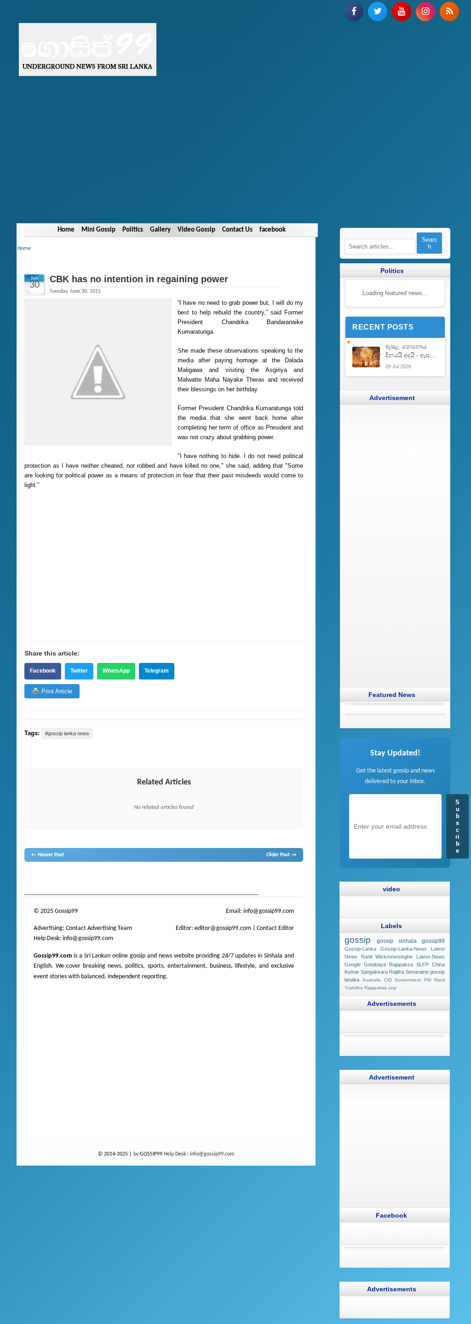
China (438, 964)
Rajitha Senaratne (409, 972)
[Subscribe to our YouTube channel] (401, 11)
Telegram (156, 671)
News (59, 879)
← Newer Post (47, 855)
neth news (149, 879)
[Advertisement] (235, 158)
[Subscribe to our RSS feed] (449, 11)
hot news (78, 879)
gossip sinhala (397, 941)
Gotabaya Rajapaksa (388, 964)
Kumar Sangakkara (366, 972)
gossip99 (433, 941)
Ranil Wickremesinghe (387, 956)
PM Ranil (434, 979)
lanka (46, 879)
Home (66, 229)
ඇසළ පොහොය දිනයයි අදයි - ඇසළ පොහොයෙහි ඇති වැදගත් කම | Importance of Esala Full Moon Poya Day (409, 351)
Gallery (160, 229)
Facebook (43, 671)
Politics (132, 229)
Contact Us (237, 229)
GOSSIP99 (151, 1154)
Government (408, 979)
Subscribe (457, 826)
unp (392, 987)
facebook (272, 229)
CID (388, 979)
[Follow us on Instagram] (425, 11)
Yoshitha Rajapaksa (366, 987)
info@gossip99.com (268, 911)
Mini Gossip (98, 229)
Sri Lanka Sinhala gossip (266, 879)
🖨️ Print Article (52, 691)
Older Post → (281, 855)
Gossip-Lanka (360, 949)
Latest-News (430, 956)
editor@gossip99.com (223, 928)
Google (353, 964)
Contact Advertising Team (99, 928)
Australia (371, 979)
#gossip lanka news (67, 733)
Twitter (79, 671)
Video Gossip (196, 229)
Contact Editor (275, 928)
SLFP (422, 964)
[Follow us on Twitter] (377, 11)
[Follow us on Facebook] (353, 11)
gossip (31, 879)
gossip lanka (122, 879)
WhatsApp (116, 671)
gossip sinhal (221, 879)
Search (429, 243)
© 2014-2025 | (115, 1154)
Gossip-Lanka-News (403, 949)
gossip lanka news (182, 879)
